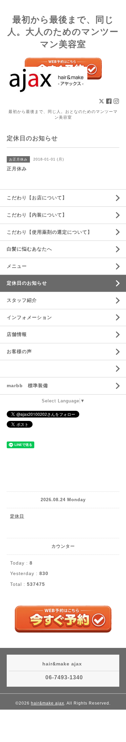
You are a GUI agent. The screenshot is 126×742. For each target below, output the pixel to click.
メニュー (17, 266)
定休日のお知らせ (27, 283)
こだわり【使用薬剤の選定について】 (49, 232)
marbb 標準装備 (27, 385)
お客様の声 (19, 351)
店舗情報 (17, 334)
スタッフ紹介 (22, 300)
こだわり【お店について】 (37, 197)
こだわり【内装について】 (37, 215)
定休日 (17, 516)
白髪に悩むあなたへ (29, 249)
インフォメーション (29, 317)
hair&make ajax (47, 703)
